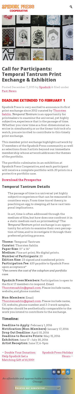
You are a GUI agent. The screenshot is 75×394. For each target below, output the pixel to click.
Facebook (54, 372)
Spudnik (45, 87)
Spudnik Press (18, 8)
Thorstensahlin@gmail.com (21, 287)
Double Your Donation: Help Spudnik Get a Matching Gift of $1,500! (19, 356)
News (12, 91)
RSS (63, 372)
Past (5, 91)
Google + (59, 372)
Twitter (68, 372)
